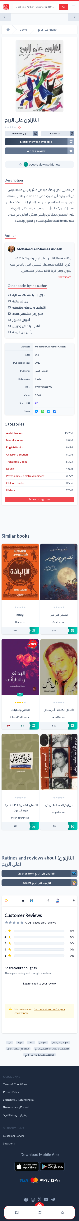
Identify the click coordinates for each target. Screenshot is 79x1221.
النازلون (42, 1042)
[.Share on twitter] (48, 411)
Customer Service (14, 1135)
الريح (20, 1042)
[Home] (8, 30)
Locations (9, 1143)
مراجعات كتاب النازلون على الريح (39, 1054)
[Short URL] (53, 403)
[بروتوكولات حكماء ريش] (58, 762)
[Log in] (62, 1212)
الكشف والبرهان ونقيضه (29, 307)
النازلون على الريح (60, 1042)
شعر (30, 1042)
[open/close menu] (73, 7)
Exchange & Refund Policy (18, 1099)
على (10, 1042)
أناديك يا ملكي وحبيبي (26, 326)
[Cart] (40, 1212)
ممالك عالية (20, 301)
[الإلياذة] (20, 572)
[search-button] (63, 7)
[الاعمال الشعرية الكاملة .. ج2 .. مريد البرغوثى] (20, 762)
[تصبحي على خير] (58, 572)
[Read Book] (20, 694)
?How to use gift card (16, 1107)
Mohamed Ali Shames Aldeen (39, 249)
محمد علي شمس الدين (18, 1048)
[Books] (17, 1212)
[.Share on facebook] (54, 411)
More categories (39, 499)
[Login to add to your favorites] (19, 127)
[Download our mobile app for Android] (52, 1166)
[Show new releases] (39, 1204)
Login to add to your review (39, 983)
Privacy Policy (11, 1092)
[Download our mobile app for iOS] (26, 1166)
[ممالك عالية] (5, 17)
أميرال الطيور (21, 319)
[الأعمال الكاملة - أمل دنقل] (58, 667)
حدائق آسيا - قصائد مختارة (29, 295)
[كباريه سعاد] (73, 17)
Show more (64, 276)
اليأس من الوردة (23, 332)
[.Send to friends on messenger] (36, 411)
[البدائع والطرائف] (20, 667)
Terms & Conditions (15, 1084)
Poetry (38, 378)
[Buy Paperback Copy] (20, 630)
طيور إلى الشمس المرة (27, 313)
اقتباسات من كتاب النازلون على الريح (52, 1048)
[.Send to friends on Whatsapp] (42, 411)
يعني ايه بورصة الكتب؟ (15, 1115)
